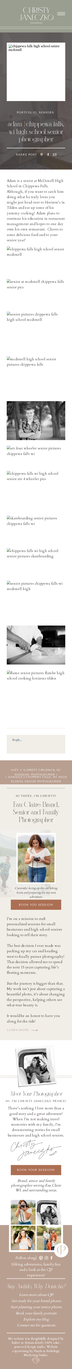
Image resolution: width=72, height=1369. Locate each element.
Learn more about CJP (36, 1294)
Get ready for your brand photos (36, 1300)
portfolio (27, 112)
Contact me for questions (36, 1325)
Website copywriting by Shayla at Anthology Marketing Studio (36, 1351)
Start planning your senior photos (36, 1306)
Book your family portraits (36, 1313)
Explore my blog (36, 1319)
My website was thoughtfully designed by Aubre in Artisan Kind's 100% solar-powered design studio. (36, 1343)
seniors (46, 112)
